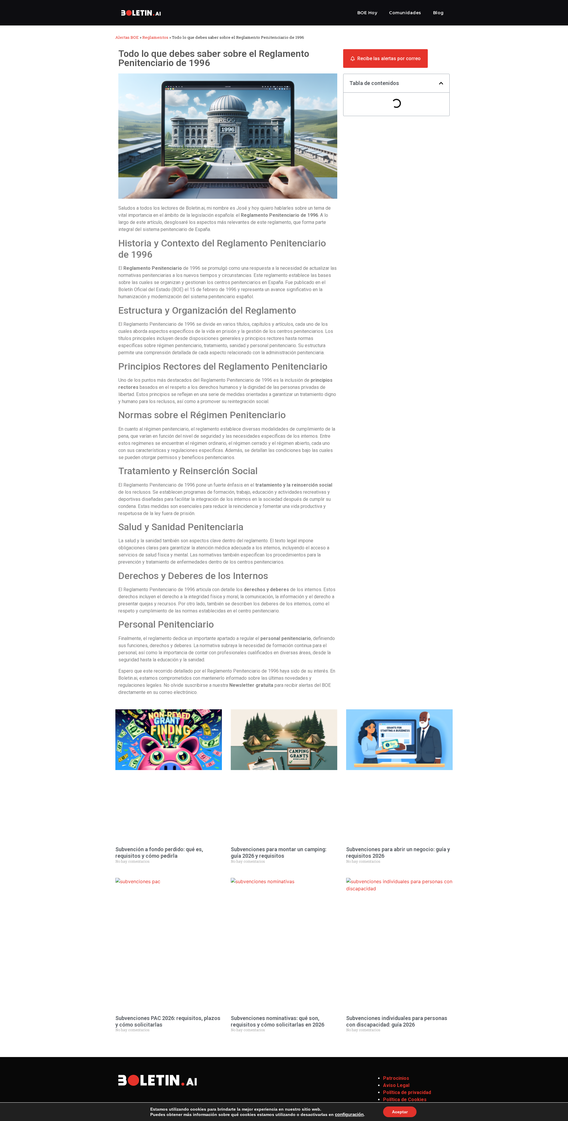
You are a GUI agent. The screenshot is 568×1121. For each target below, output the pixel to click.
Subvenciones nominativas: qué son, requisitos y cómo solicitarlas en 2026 (277, 1021)
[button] (441, 83)
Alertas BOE (127, 37)
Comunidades (405, 12)
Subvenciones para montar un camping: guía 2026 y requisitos (278, 852)
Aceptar (400, 1111)
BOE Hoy (367, 12)
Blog (438, 12)
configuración (349, 1114)
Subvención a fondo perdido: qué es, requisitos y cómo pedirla (159, 852)
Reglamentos (155, 37)
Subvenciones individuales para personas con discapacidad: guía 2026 (396, 1021)
